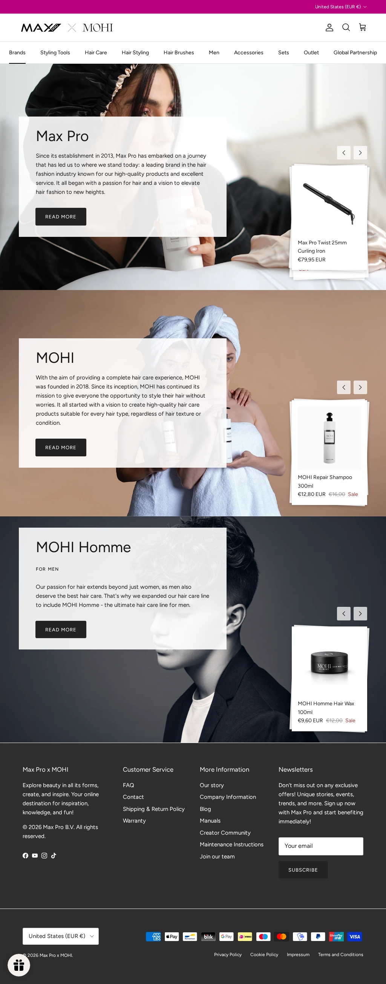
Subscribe (303, 870)
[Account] (328, 27)
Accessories (248, 52)
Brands (17, 52)
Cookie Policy (264, 954)
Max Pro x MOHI (56, 955)
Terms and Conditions (340, 954)
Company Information (228, 797)
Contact (133, 797)
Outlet (311, 52)
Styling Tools (55, 52)
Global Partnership (355, 52)
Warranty (134, 820)
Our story (212, 785)
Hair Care (96, 52)
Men (214, 52)
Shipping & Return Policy (154, 809)
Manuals (210, 820)
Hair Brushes (179, 52)
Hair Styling (135, 52)
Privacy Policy (228, 954)
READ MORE (61, 217)
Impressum (298, 954)
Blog (205, 809)
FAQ (128, 785)
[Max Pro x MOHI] (67, 27)
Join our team (217, 856)
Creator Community (225, 832)
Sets (283, 52)
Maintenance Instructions (231, 844)
